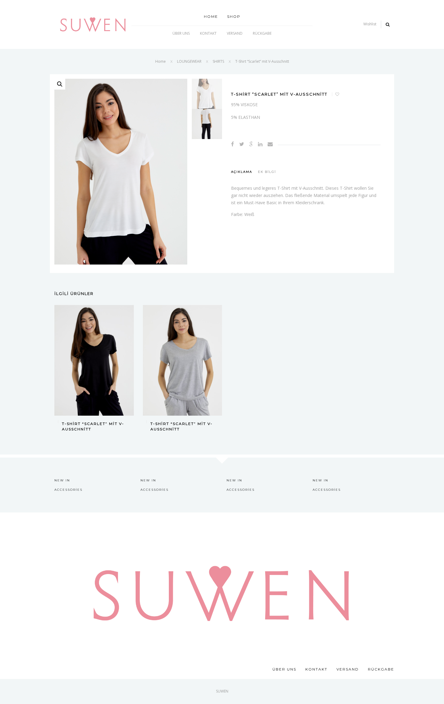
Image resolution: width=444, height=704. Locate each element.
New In (62, 480)
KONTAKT (208, 33)
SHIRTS (218, 61)
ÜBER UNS (181, 33)
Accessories (68, 490)
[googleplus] (251, 144)
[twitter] (241, 144)
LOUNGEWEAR (189, 61)
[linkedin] (260, 144)
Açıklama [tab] (241, 172)
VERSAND (235, 33)
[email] (270, 144)
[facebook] (232, 144)
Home (211, 16)
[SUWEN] (93, 24)
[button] (59, 84)
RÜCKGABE (262, 33)
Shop (233, 16)
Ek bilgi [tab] (267, 172)
